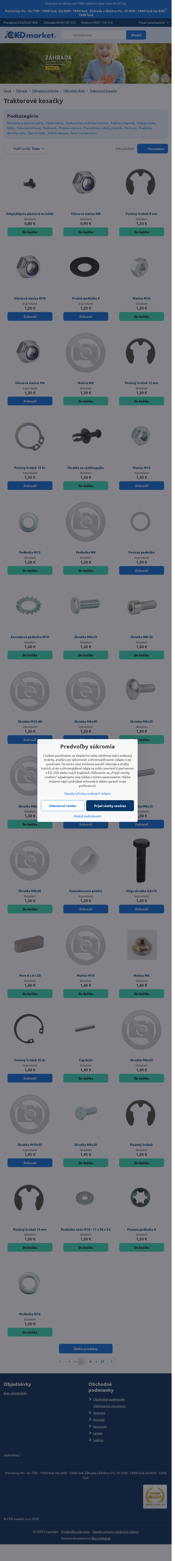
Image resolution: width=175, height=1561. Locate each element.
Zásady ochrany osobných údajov (87, 793)
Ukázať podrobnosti (87, 816)
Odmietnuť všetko (62, 806)
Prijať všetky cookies (110, 806)
